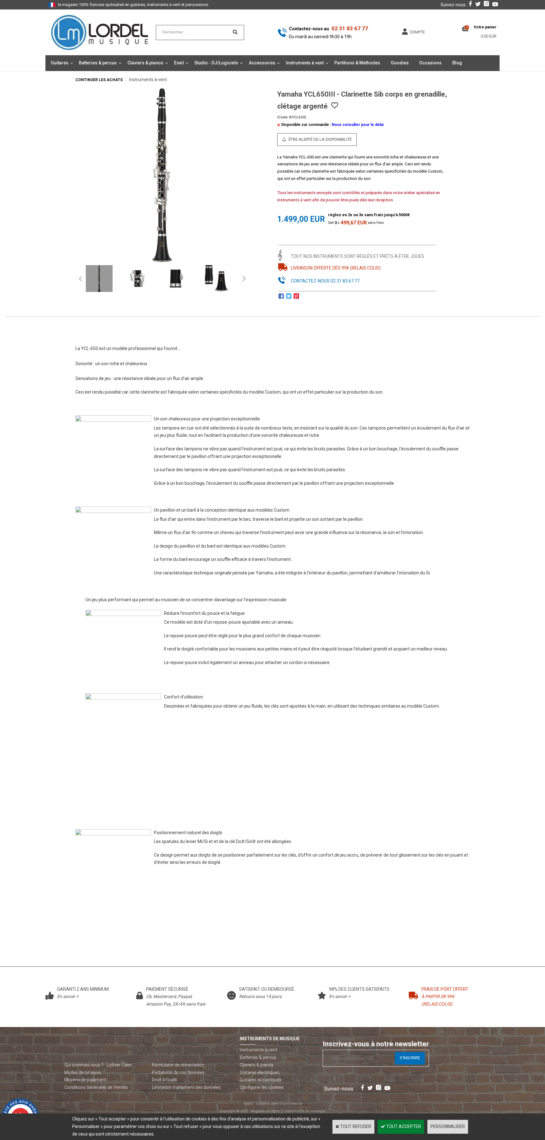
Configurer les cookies (262, 1087)
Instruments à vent (305, 62)
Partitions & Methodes (357, 62)
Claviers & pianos (145, 62)
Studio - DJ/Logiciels (216, 62)
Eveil (179, 62)
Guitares (59, 62)
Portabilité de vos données (178, 1072)
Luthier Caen (119, 1064)
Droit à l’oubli (164, 1079)
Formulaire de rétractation (178, 1064)
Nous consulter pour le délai (358, 124)
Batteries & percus (98, 62)
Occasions (430, 62)
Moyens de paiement (85, 1079)
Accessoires (262, 62)
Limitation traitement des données (186, 1087)
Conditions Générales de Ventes (96, 1087)
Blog (457, 62)
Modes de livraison (82, 1072)
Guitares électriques (259, 1072)
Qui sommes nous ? (83, 1064)
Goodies (400, 62)
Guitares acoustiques (261, 1079)
